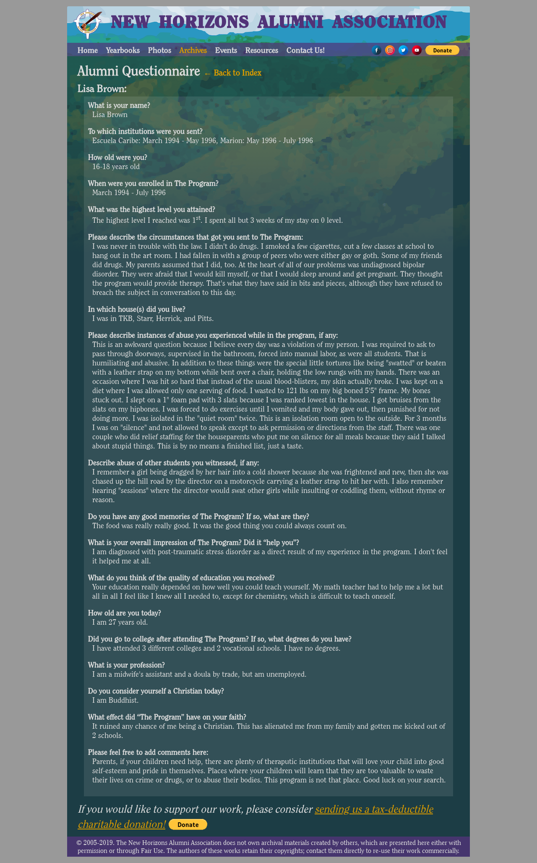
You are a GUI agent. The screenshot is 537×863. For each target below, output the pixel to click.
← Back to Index (232, 73)
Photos (159, 50)
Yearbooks (123, 50)
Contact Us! (306, 50)
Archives (193, 50)
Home (88, 50)
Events (226, 50)
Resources (261, 50)
